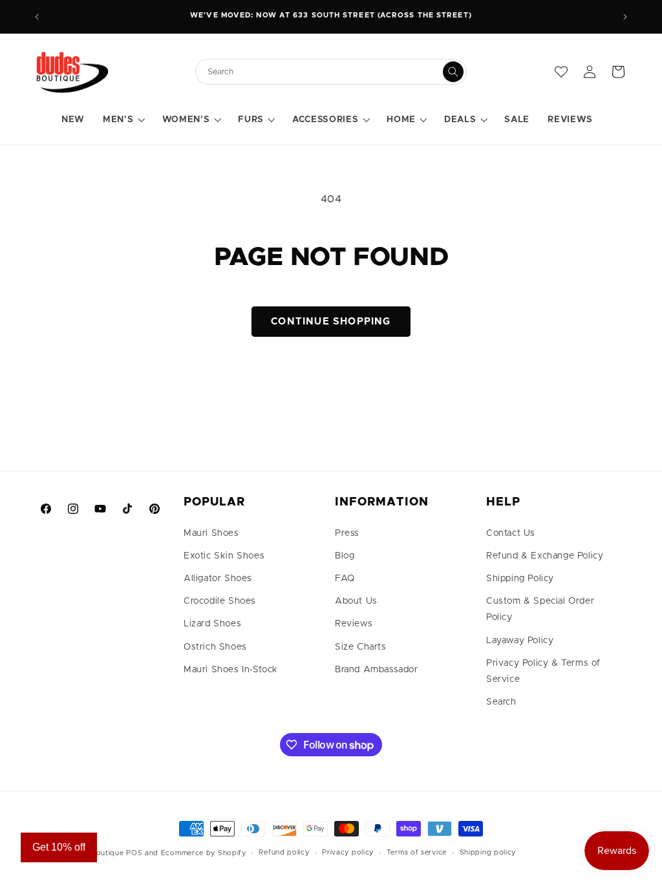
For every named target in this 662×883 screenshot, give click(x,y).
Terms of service (417, 852)
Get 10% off (58, 847)
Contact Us (510, 533)
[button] (123, 120)
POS (134, 852)
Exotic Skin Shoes (224, 555)
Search (501, 702)
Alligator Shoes (218, 578)
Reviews (353, 623)
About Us (356, 601)
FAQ (345, 578)
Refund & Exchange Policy (544, 555)
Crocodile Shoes (220, 601)
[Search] (453, 71)
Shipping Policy (520, 578)
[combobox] (324, 72)
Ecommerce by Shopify (203, 852)
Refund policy (284, 852)
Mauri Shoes (211, 533)
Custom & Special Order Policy (540, 609)
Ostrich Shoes (215, 647)
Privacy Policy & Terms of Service (543, 671)
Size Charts (361, 647)
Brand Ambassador (376, 669)
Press (347, 533)
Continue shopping (330, 321)
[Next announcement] (625, 17)
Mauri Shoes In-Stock (231, 669)
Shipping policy (488, 852)
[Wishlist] (561, 72)
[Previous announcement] (37, 17)
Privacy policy (348, 852)
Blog (344, 555)
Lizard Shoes (212, 623)
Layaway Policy (519, 640)
